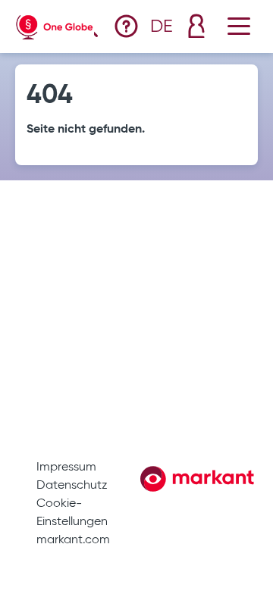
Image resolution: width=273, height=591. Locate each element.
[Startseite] (54, 24)
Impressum (66, 467)
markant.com (73, 540)
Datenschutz (72, 486)
